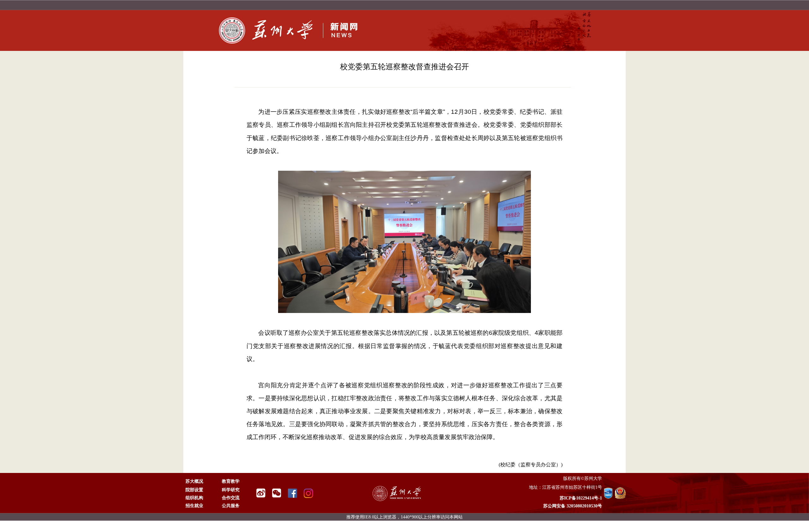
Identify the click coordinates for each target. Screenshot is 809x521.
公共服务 (231, 505)
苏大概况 (194, 481)
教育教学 (231, 481)
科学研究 (231, 489)
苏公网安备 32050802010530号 (572, 506)
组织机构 (194, 497)
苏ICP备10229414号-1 (581, 498)
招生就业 (194, 505)
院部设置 (194, 489)
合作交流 (231, 497)
